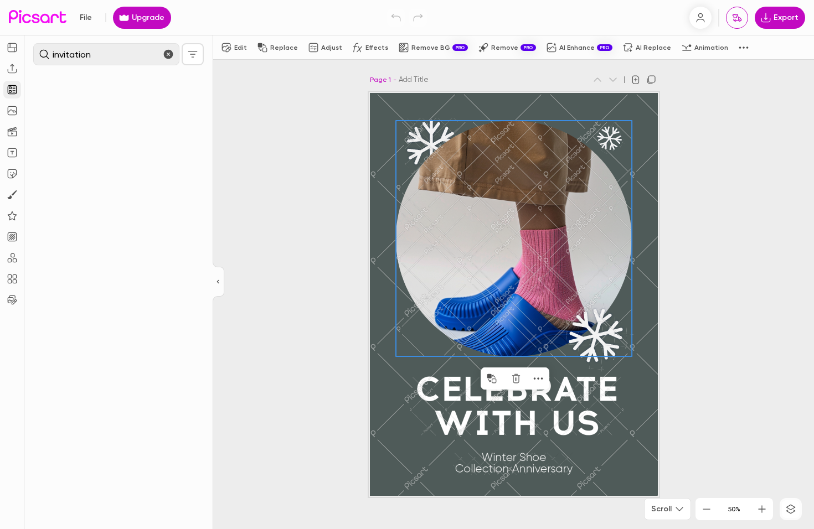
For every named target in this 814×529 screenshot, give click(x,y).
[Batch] (12, 300)
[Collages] (12, 279)
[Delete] (516, 378)
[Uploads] (12, 68)
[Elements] (12, 216)
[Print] (737, 18)
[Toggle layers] (791, 509)
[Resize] (12, 47)
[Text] (12, 153)
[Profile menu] (700, 18)
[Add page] (635, 79)
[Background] (12, 237)
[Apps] (12, 258)
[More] (538, 378)
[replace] (492, 378)
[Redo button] (418, 18)
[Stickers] (12, 174)
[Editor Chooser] (218, 282)
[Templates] (12, 89)
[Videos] (12, 132)
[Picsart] (37, 17)
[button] (407, 264)
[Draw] (12, 195)
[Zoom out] (706, 509)
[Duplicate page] (651, 79)
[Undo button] (396, 18)
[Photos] (12, 111)
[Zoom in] (762, 509)
